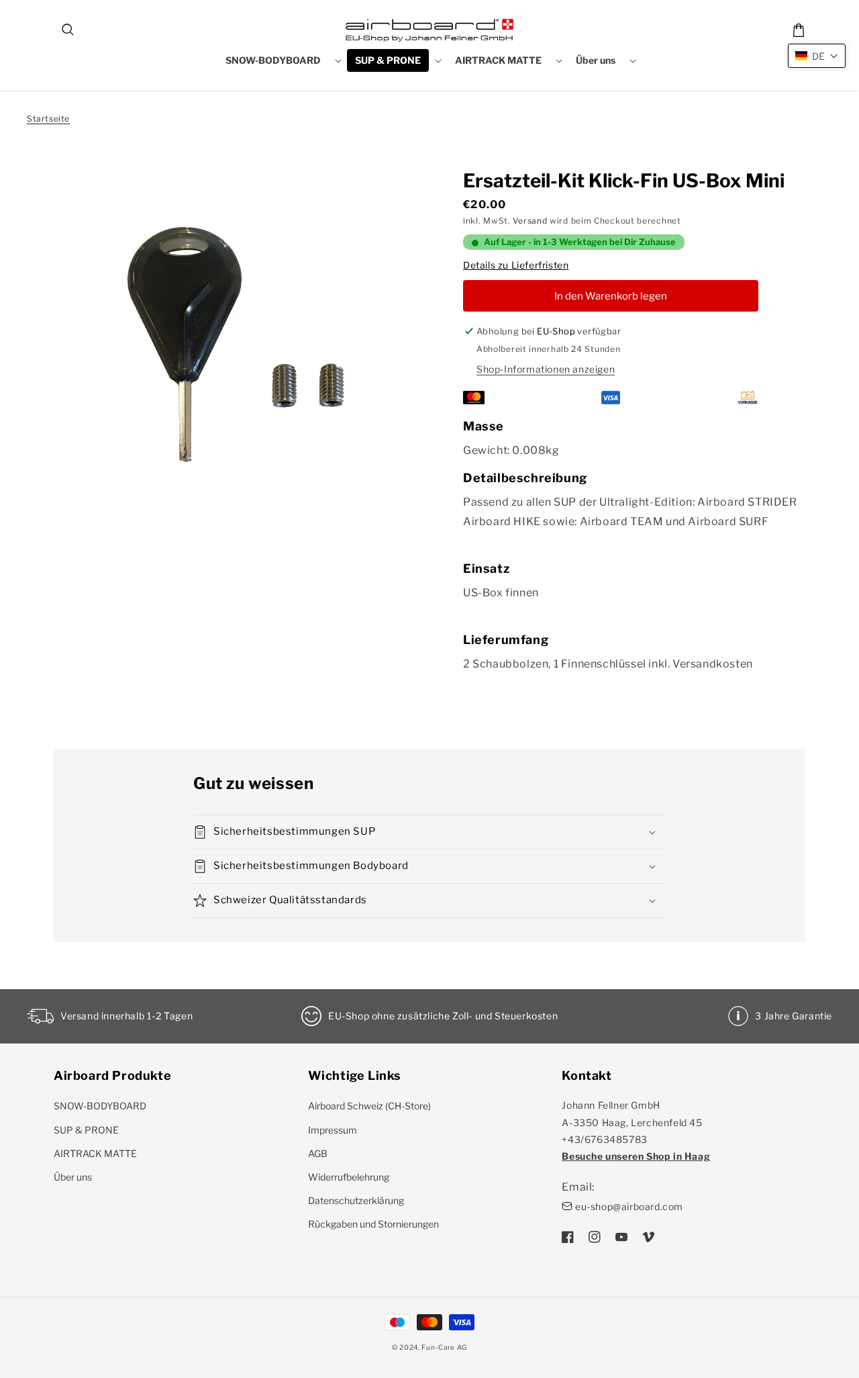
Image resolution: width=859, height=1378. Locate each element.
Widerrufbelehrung (348, 1177)
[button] (68, 30)
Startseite (48, 118)
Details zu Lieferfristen (515, 265)
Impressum (332, 1130)
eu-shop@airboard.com (629, 1206)
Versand (530, 221)
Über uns (73, 1177)
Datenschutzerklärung (356, 1200)
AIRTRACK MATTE (95, 1153)
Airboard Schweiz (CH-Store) (369, 1105)
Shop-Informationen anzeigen (545, 369)
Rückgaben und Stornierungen (373, 1224)
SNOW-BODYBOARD (100, 1105)
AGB (317, 1153)
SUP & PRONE (86, 1130)
